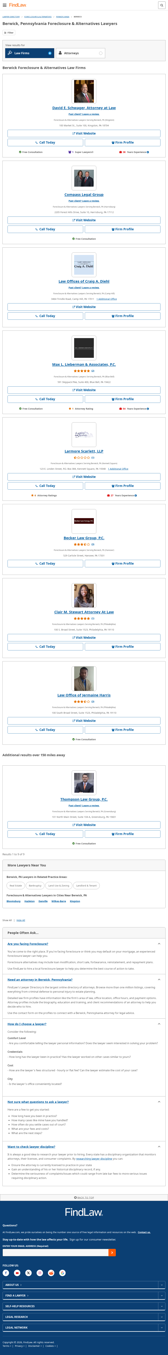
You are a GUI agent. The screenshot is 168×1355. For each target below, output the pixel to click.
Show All (7, 920)
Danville (43, 901)
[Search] (162, 5)
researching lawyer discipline (94, 1158)
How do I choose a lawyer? (27, 1024)
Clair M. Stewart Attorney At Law (84, 611)
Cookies (49, 1345)
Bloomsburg (14, 901)
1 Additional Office (106, 298)
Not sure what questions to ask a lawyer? (38, 1102)
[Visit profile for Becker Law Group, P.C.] (84, 521)
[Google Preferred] (62, 1273)
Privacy (19, 1345)
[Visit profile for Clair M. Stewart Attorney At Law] (84, 595)
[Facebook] (6, 1273)
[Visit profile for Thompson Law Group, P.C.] (84, 783)
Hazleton (29, 901)
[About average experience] (148, 152)
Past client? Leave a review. (84, 114)
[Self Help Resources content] (161, 1306)
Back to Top (85, 1197)
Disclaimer (34, 1345)
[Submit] (112, 1252)
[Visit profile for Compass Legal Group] (84, 178)
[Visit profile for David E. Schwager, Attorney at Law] (84, 91)
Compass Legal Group (84, 194)
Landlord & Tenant (86, 885)
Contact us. (144, 1232)
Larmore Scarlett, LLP (84, 450)
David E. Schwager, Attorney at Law (84, 107)
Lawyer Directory (11, 16)
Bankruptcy (35, 885)
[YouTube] (17, 1273)
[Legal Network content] (161, 1327)
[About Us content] (161, 1284)
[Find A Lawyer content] (161, 1295)
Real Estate (16, 885)
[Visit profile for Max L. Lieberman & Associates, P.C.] (84, 348)
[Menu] (4, 5)
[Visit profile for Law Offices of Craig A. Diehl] (84, 265)
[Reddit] (51, 1273)
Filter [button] (10, 32)
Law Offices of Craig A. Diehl (84, 281)
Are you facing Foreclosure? (28, 944)
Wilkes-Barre (59, 901)
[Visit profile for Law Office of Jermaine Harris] (84, 678)
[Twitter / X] (28, 1273)
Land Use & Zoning (58, 885)
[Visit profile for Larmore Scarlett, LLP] (84, 435)
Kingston (75, 901)
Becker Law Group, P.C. (84, 537)
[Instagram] (40, 1273)
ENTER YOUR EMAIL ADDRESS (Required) (25, 1246)
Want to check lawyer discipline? (31, 1147)
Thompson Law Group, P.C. (84, 799)
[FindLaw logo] (19, 5)
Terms (6, 1345)
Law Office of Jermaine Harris (84, 694)
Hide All (21, 920)
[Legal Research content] (161, 1317)
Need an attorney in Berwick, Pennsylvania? (40, 980)
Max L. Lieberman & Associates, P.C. (84, 364)
